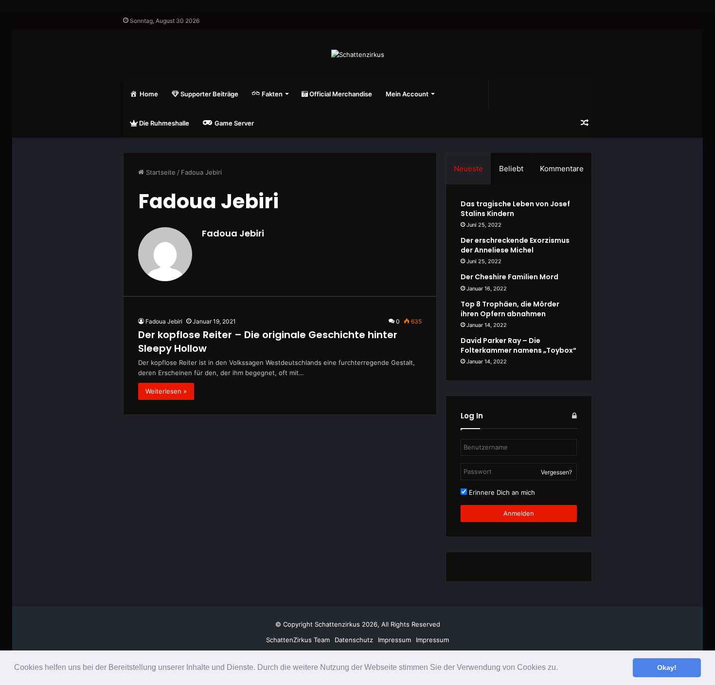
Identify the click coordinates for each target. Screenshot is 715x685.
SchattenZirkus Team (298, 640)
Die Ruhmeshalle (163, 123)
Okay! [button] (667, 667)
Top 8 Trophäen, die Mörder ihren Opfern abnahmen (510, 309)
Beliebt (511, 168)
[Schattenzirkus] (357, 54)
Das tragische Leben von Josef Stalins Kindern (515, 208)
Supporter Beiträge (208, 94)
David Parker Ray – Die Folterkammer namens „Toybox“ (518, 345)
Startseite (160, 172)
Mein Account (407, 94)
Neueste (468, 168)
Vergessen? (556, 472)
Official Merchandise (340, 94)
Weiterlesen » (166, 391)
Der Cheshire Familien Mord (509, 277)
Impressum (394, 640)
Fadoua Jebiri (233, 233)
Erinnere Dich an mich (501, 492)
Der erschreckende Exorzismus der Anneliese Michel (515, 245)
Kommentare (562, 168)
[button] (561, 668)
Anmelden (518, 513)
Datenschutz (354, 640)
